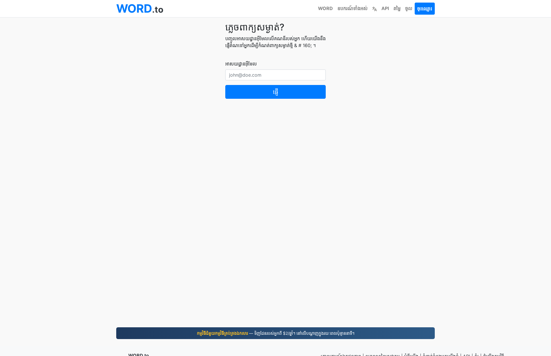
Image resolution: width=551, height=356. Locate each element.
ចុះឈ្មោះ (424, 8)
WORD (325, 8)
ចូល (408, 8)
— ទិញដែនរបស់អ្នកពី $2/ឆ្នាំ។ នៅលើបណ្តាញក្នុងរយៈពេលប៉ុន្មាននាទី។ (275, 333)
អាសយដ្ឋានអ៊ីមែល (241, 64)
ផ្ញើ (275, 91)
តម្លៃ (397, 8)
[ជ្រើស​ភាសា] (374, 8)
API (385, 8)
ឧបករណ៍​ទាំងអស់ (352, 8)
